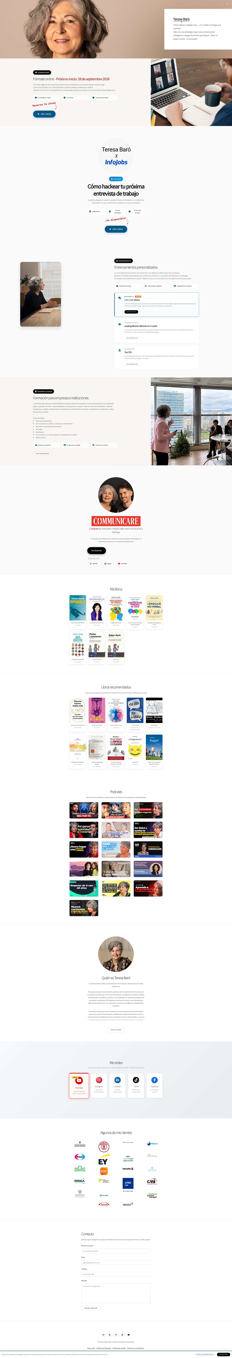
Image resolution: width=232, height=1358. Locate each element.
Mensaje (84, 1281)
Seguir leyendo (116, 1030)
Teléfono (84, 1269)
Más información (42, 453)
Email (83, 1257)
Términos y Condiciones (135, 1348)
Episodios (96, 550)
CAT (227, 4)
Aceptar (223, 1354)
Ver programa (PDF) (132, 338)
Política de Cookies (119, 1348)
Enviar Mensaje (91, 1308)
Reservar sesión (131, 311)
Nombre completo (87, 1246)
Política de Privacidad (103, 1348)
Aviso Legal (91, 1348)
